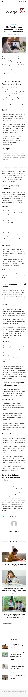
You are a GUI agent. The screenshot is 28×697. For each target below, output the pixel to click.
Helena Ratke (14, 531)
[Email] (15, 517)
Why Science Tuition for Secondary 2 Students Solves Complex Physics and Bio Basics (14, 590)
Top (14, 694)
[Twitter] (10, 517)
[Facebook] (8, 517)
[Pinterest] (13, 517)
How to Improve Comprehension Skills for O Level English (14, 565)
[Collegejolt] (14, 11)
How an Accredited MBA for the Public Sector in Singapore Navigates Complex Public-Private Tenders (14, 616)
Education (14, 24)
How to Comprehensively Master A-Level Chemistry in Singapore (17, 677)
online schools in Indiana (14, 57)
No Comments (17, 34)
